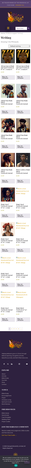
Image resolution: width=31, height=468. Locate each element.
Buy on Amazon (5, 77)
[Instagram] (19, 364)
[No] (27, 462)
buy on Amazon (5, 215)
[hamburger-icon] (8, 28)
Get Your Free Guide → (9, 435)
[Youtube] (27, 364)
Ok (16, 465)
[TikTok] (15, 364)
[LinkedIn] (11, 364)
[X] (8, 364)
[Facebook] (4, 364)
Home (3, 33)
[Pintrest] (23, 364)
